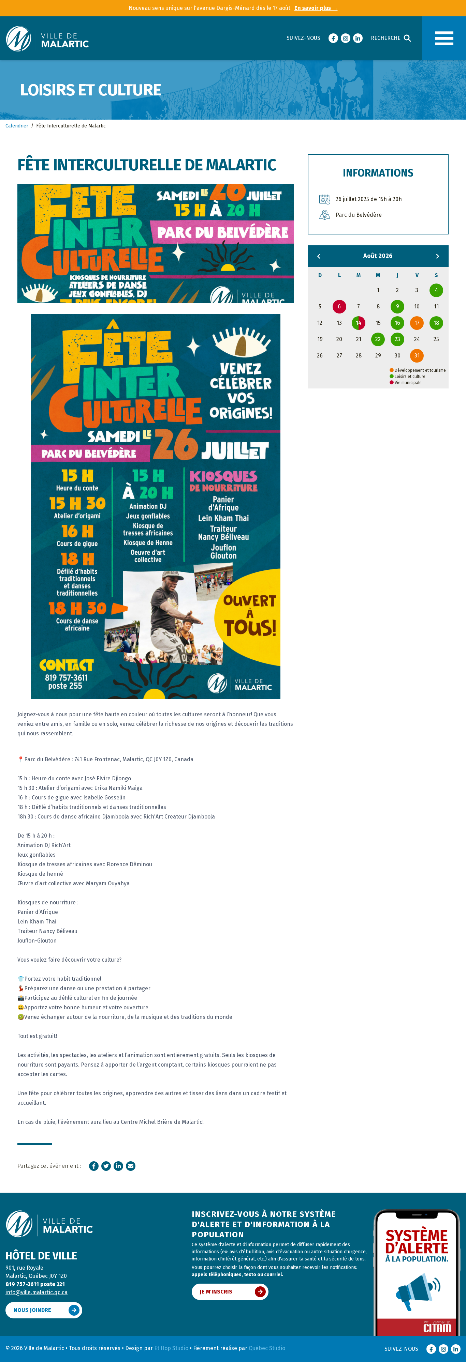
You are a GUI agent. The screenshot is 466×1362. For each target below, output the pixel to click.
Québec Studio (267, 1348)
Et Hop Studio (171, 1348)
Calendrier (16, 126)
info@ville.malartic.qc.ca (36, 1292)
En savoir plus (316, 8)
